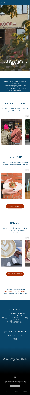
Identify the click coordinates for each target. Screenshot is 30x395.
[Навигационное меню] (28, 2)
